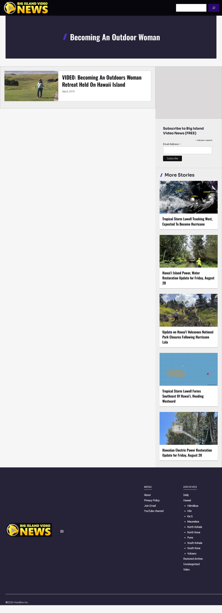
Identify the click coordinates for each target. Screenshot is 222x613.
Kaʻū (190, 516)
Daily (186, 495)
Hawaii (187, 500)
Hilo (189, 511)
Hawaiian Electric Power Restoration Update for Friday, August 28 (187, 452)
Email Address (172, 144)
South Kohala (194, 543)
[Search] (213, 8)
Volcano (191, 553)
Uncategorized (191, 564)
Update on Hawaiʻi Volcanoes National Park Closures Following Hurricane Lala (187, 337)
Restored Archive (193, 558)
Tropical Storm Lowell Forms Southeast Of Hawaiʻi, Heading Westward (183, 396)
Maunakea (193, 521)
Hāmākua (192, 505)
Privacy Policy (152, 500)
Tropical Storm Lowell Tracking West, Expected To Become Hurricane (187, 221)
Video (186, 569)
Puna (190, 537)
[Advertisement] (189, 92)
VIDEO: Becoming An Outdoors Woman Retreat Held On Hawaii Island (102, 80)
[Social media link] (62, 531)
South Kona (193, 548)
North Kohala (194, 527)
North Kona (193, 532)
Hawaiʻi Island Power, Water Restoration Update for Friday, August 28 (188, 277)
